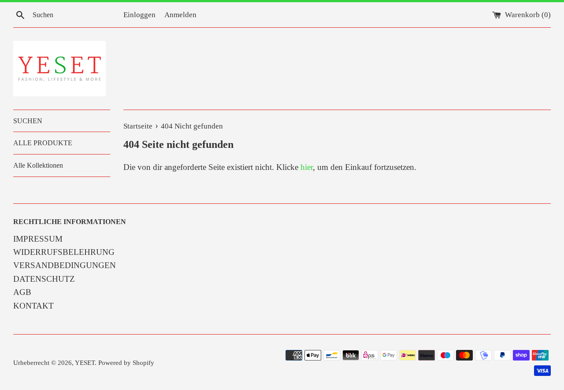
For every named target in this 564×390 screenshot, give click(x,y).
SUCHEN (27, 121)
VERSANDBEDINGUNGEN (64, 265)
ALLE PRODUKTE (42, 143)
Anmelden (180, 15)
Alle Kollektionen (38, 165)
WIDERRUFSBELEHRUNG (64, 252)
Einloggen (139, 15)
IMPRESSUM (38, 238)
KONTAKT (33, 305)
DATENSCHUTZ (44, 278)
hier (307, 167)
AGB (22, 292)
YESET (85, 362)
